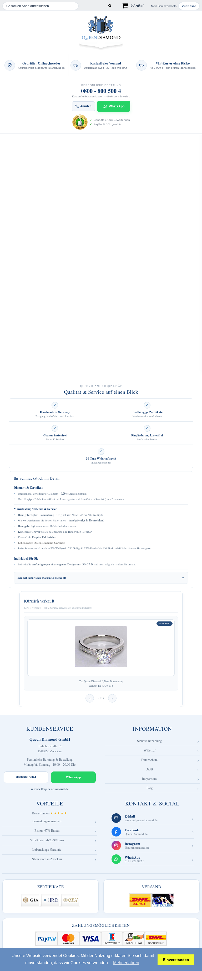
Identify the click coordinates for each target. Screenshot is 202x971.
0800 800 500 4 (26, 777)
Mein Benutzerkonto (163, 6)
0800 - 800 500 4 (101, 91)
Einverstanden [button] (176, 960)
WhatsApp (116, 106)
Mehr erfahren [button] (126, 962)
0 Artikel (137, 6)
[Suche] (109, 6)
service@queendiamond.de (50, 789)
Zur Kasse (189, 6)
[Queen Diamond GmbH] (101, 32)
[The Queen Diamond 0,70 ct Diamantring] (101, 647)
